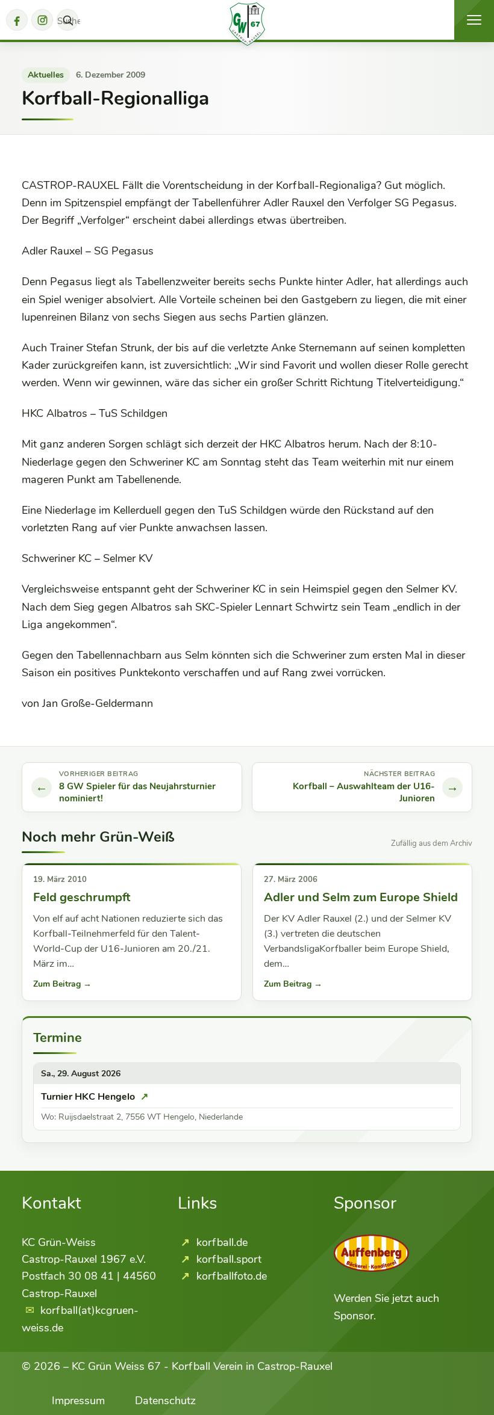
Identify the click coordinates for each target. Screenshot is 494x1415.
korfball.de (220, 1242)
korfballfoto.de (230, 1276)
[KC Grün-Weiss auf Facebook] (17, 20)
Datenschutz (165, 1400)
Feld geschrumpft (81, 897)
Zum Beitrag (62, 984)
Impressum (78, 1400)
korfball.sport (227, 1259)
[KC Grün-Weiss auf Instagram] (42, 20)
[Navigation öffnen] (474, 20)
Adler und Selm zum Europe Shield (361, 897)
